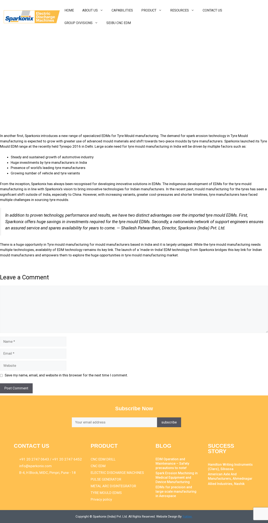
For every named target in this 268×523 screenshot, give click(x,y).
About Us (90, 10)
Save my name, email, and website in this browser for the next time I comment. (66, 375)
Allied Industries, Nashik (226, 484)
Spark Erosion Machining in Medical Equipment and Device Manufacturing (177, 477)
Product (148, 10)
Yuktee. (187, 516)
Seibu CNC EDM (118, 23)
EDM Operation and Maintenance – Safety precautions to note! (172, 463)
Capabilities (122, 10)
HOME (69, 10)
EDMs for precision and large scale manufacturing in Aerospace (176, 491)
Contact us (212, 10)
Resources (179, 10)
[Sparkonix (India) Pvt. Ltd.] (32, 16)
